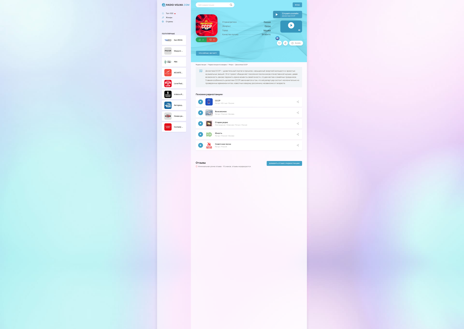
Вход (297, 5)
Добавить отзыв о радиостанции (284, 163)
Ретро (268, 26)
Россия (267, 22)
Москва (267, 30)
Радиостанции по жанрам (217, 65)
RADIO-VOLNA (177, 4)
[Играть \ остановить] (200, 101)
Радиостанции (201, 65)
